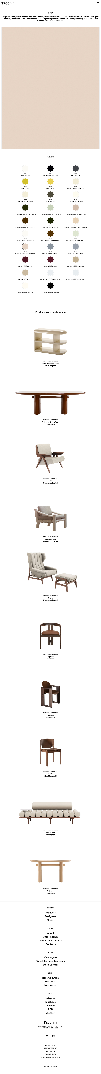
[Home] (8, 3)
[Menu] (98, 3)
